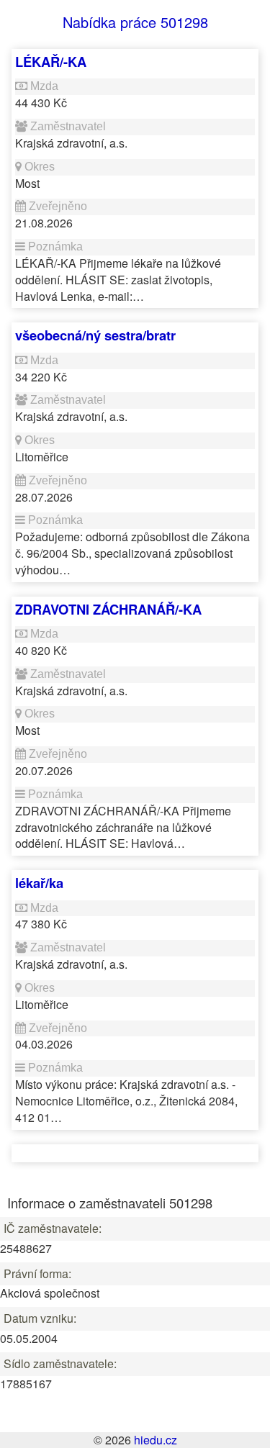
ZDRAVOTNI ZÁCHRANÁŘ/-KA (108, 609)
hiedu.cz (155, 1439)
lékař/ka (39, 882)
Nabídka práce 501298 (135, 22)
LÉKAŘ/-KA (50, 61)
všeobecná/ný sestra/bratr (95, 335)
